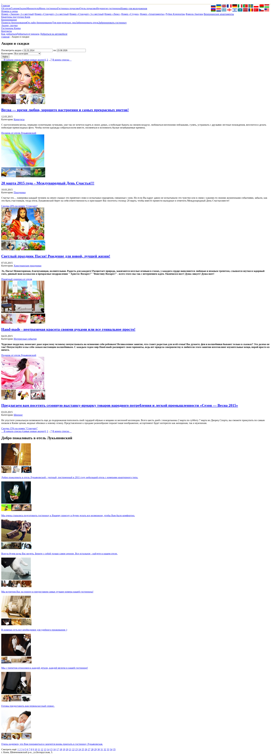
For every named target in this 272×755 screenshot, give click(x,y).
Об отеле (6, 8)
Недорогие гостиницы (108, 8)
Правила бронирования (14, 22)
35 (114, 749)
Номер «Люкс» (112, 14)
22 (73, 749)
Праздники (20, 192)
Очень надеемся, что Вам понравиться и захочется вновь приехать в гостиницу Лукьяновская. (52, 744)
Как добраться (9, 34)
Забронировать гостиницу (113, 22)
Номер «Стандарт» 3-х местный (86, 14)
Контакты (6, 31)
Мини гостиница (48, 8)
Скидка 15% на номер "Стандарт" (19, 428)
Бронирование (9, 19)
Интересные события (25, 339)
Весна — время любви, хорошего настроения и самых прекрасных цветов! (65, 110)
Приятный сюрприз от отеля (16, 279)
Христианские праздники (27, 265)
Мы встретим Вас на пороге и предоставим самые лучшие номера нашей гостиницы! (47, 591)
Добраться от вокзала (28, 34)
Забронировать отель (87, 22)
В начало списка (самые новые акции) (23, 59)
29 (95, 749)
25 (83, 749)
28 (92, 749)
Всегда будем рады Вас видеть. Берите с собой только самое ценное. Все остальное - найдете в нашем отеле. (59, 553)
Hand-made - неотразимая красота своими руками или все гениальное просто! (68, 329)
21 (70, 749)
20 (67, 749)
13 (45, 749)
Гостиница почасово (68, 8)
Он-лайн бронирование (39, 22)
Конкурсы (19, 119)
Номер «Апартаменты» (152, 14)
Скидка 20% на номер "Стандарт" (19, 206)
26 (86, 749)
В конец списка (62, 59)
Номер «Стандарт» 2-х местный (51, 14)
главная (5, 36)
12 (42, 749)
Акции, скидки (9, 25)
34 (111, 749)
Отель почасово (87, 8)
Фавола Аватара (194, 14)
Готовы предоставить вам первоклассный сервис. (28, 706)
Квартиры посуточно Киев (15, 17)
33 (108, 749)
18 (61, 749)
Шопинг (18, 415)
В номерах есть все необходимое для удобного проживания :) (34, 629)
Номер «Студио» (130, 14)
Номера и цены (9, 11)
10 (35, 749)
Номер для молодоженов (134, 8)
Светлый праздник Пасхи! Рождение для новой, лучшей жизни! (55, 256)
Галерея (15, 8)
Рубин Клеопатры (175, 14)
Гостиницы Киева (11, 28)
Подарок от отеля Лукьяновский (18, 133)
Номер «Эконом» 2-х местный (17, 14)
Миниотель (33, 8)
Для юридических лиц (64, 22)
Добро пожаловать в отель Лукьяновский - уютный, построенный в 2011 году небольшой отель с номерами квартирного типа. (69, 477)
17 (57, 749)
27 (89, 749)
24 (79, 749)
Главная (5, 5)
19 (64, 749)
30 (98, 749)
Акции (23, 8)
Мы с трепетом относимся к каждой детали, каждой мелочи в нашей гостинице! (44, 668)
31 (101, 749)
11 (39, 749)
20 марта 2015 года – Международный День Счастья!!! (47, 183)
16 (54, 749)
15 (51, 749)
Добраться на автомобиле (53, 34)
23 (76, 749)
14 (48, 749)
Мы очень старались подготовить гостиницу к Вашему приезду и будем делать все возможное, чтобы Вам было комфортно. (68, 515)
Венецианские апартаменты (219, 14)
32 (105, 749)
